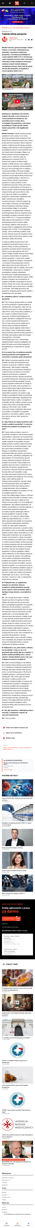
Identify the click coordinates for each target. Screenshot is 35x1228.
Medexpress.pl (6, 28)
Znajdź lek (4, 1182)
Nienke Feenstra (7, 749)
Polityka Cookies (6, 1197)
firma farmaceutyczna (15, 747)
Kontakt (4, 1199)
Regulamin (4, 923)
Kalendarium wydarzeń (8, 1177)
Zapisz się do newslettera (14, 733)
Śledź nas (5, 1203)
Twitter (4, 1207)
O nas (4, 1188)
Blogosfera (5, 1185)
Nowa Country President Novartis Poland (14, 870)
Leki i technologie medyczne (21, 28)
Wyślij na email (10, 738)
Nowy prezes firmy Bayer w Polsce (12, 848)
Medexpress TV (6, 1180)
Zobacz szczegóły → (8, 769)
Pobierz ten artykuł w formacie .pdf (17, 727)
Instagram (4, 1212)
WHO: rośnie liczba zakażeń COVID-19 (13, 893)
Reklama (4, 1192)
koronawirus (27, 747)
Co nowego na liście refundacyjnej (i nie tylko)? (16, 1038)
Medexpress (13, 38)
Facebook (4, 1209)
